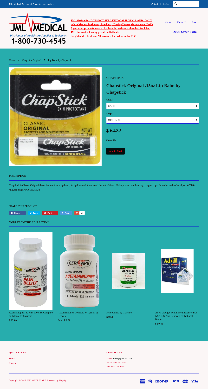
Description (17, 176)
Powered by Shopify (56, 380)
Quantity (111, 140)
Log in (166, 4)
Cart (155, 4)
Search (195, 22)
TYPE (109, 114)
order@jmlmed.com (122, 358)
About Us (181, 22)
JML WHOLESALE (36, 380)
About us (13, 363)
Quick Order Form (185, 31)
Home (168, 22)
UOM (109, 100)
